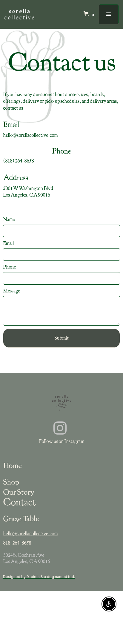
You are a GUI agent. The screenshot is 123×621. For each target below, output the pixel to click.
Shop (11, 482)
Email (8, 243)
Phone (9, 267)
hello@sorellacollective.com (30, 533)
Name (9, 219)
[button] (91, 14)
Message (11, 291)
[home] (19, 14)
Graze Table (21, 518)
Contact (19, 502)
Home (12, 465)
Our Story (18, 492)
